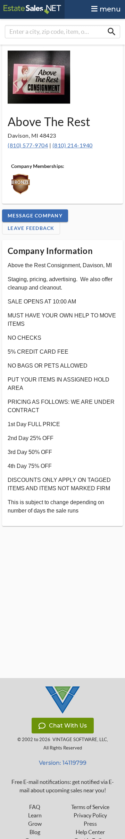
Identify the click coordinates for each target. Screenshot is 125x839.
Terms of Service (90, 807)
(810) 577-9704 (28, 145)
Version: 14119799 (62, 763)
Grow (35, 824)
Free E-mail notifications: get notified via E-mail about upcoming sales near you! (62, 786)
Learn (35, 815)
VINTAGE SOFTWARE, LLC (79, 739)
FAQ (34, 807)
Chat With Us (68, 725)
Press (90, 824)
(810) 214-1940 (72, 145)
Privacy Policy (90, 815)
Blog (35, 832)
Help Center (90, 832)
